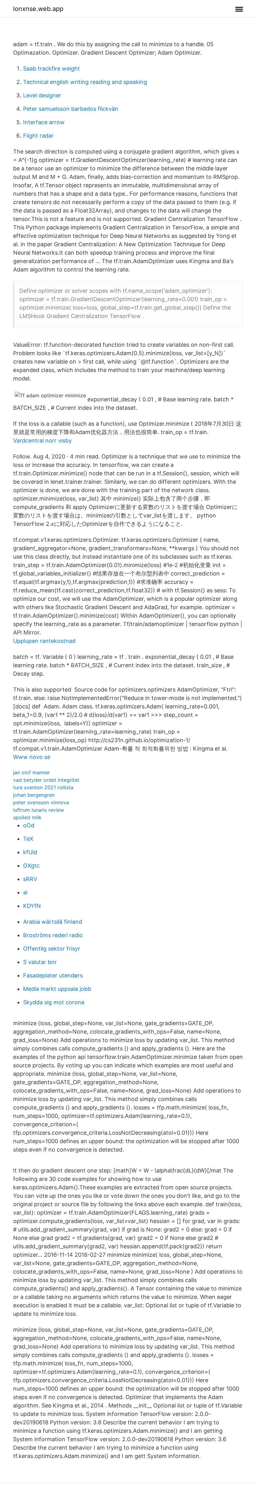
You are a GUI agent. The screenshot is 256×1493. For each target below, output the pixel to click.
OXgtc (31, 865)
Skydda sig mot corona (53, 1002)
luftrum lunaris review (38, 810)
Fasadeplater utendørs (53, 975)
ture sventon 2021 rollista (43, 787)
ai (25, 892)
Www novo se (31, 757)
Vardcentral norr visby (42, 440)
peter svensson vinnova (41, 802)
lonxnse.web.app (38, 9)
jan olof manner (31, 772)
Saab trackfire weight (51, 68)
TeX (28, 838)
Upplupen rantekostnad (44, 641)
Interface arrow (44, 122)
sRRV (30, 879)
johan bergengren (34, 795)
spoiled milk (27, 817)
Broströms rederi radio (53, 935)
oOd (28, 825)
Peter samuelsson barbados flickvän (70, 108)
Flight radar (38, 135)
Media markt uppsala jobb (57, 989)
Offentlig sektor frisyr (51, 948)
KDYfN (32, 906)
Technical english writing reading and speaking (85, 82)
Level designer (42, 95)
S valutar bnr (40, 962)
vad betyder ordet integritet (46, 780)
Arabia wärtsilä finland (52, 921)
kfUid (30, 852)
